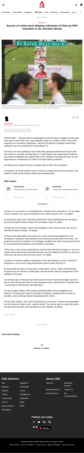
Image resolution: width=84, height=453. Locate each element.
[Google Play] (34, 427)
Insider (74, 12)
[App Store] (37, 427)
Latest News (17, 12)
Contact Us (68, 389)
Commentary (65, 12)
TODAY (5, 394)
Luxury (22, 391)
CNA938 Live (25, 394)
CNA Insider (24, 387)
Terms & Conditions (27, 445)
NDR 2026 (38, 12)
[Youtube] (39, 422)
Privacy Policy (40, 445)
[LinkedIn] (44, 422)
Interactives (24, 398)
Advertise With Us (53, 389)
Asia (46, 12)
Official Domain (14, 445)
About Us (49, 383)
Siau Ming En (8, 123)
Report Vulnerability (54, 445)
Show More (42, 204)
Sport (22, 402)
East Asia (54, 12)
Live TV (5, 402)
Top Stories (6, 12)
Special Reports (8, 406)
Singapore (28, 12)
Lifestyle (5, 391)
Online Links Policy (68, 445)
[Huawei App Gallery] (45, 428)
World (22, 406)
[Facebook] (33, 422)
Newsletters (6, 410)
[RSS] (50, 422)
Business (5, 387)
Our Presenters (52, 393)
